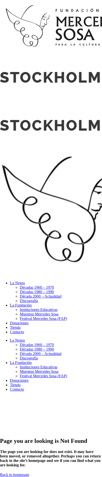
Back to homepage (14, 475)
